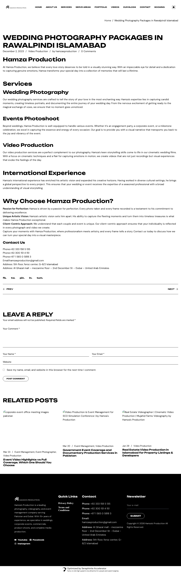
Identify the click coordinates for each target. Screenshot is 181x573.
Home (107, 20)
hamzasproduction (66, 51)
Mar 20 (66, 446)
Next (171, 289)
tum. (40, 278)
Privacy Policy (66, 503)
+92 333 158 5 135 (20, 249)
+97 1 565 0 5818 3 (20, 256)
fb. (5, 278)
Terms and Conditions (64, 509)
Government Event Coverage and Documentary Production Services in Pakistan (90, 452)
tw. (13, 278)
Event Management (25, 452)
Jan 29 (125, 446)
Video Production (38, 51)
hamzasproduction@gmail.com (26, 260)
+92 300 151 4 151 (19, 252)
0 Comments (88, 51)
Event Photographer (46, 452)
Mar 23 (6, 452)
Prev (10, 289)
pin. (22, 278)
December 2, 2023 (13, 51)
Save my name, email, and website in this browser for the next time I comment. (51, 369)
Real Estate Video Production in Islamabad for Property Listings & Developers (147, 452)
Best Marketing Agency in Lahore (129, 534)
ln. (30, 278)
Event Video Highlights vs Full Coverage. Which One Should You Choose (27, 462)
